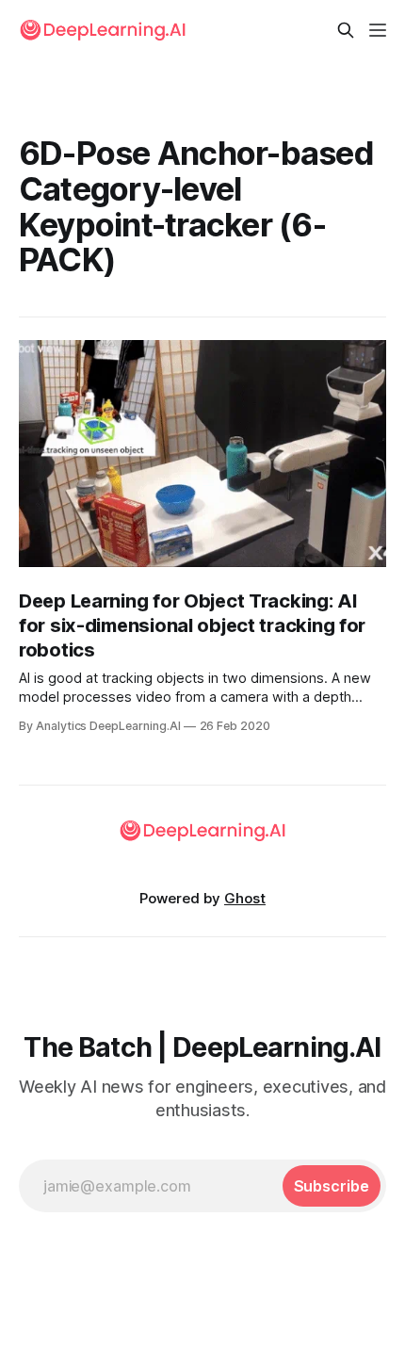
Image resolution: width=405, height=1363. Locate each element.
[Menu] (378, 30)
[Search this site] (346, 30)
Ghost (245, 898)
